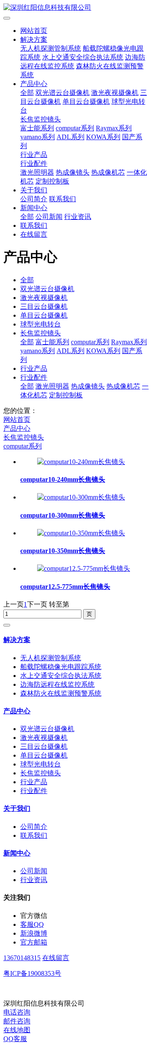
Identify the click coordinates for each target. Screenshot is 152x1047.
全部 (27, 92)
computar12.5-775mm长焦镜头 (65, 586)
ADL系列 (70, 136)
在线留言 (33, 234)
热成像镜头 (73, 172)
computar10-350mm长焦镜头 (62, 550)
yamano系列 (37, 136)
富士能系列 (37, 128)
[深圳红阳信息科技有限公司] (76, 7)
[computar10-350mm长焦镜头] (81, 533)
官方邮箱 (33, 942)
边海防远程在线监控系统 (57, 684)
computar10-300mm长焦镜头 (62, 515)
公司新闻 (48, 216)
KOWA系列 (103, 136)
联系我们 (62, 198)
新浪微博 (33, 933)
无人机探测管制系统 (50, 48)
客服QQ (32, 924)
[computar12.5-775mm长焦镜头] (83, 568)
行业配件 (33, 163)
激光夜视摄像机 (114, 92)
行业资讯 (77, 216)
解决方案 (33, 39)
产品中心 (33, 83)
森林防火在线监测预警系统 (60, 693)
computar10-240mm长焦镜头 (62, 479)
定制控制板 (52, 181)
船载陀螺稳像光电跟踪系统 (60, 666)
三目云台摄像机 (44, 306)
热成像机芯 (108, 172)
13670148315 (22, 957)
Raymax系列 (114, 128)
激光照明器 (37, 172)
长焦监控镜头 (40, 119)
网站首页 (33, 30)
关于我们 (33, 190)
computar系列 (75, 128)
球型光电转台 (40, 324)
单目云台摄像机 (86, 101)
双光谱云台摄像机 (62, 92)
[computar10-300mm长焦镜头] (81, 497)
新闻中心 (33, 207)
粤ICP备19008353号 (32, 973)
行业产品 (33, 154)
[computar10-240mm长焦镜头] (81, 461)
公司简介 (33, 198)
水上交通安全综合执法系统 (82, 57)
